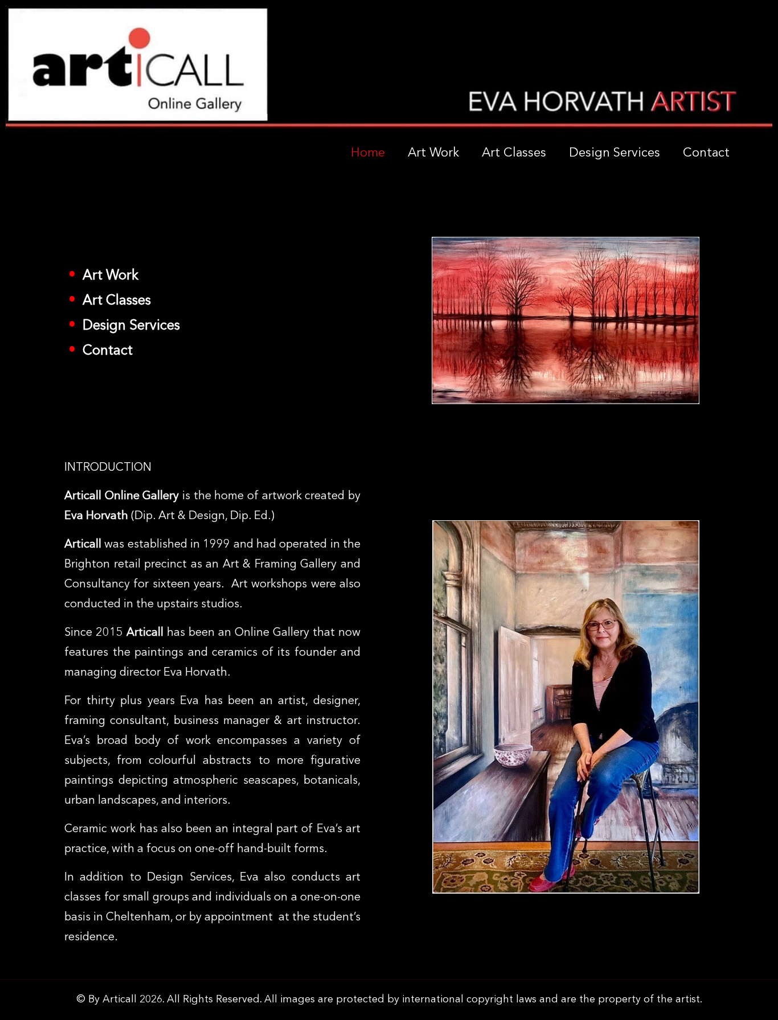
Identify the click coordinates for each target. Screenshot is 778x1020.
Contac (102, 351)
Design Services (614, 153)
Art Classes (514, 153)
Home (368, 153)
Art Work (433, 153)
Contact (706, 153)
